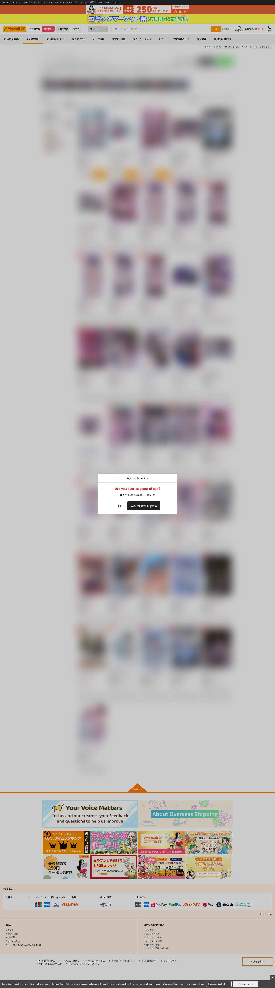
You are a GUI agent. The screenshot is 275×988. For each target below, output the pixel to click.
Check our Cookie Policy (218, 983)
